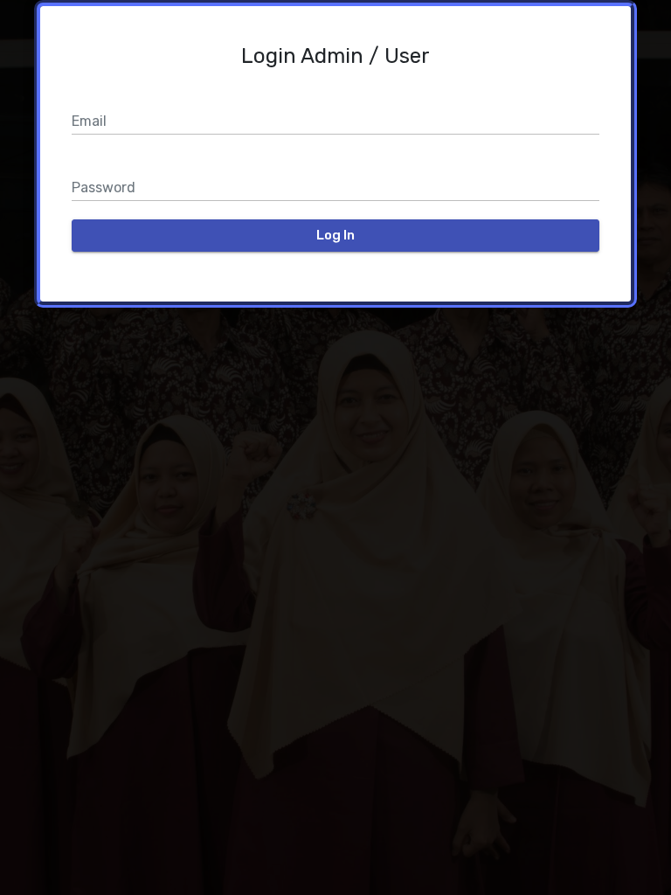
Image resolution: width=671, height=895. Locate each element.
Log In (335, 235)
